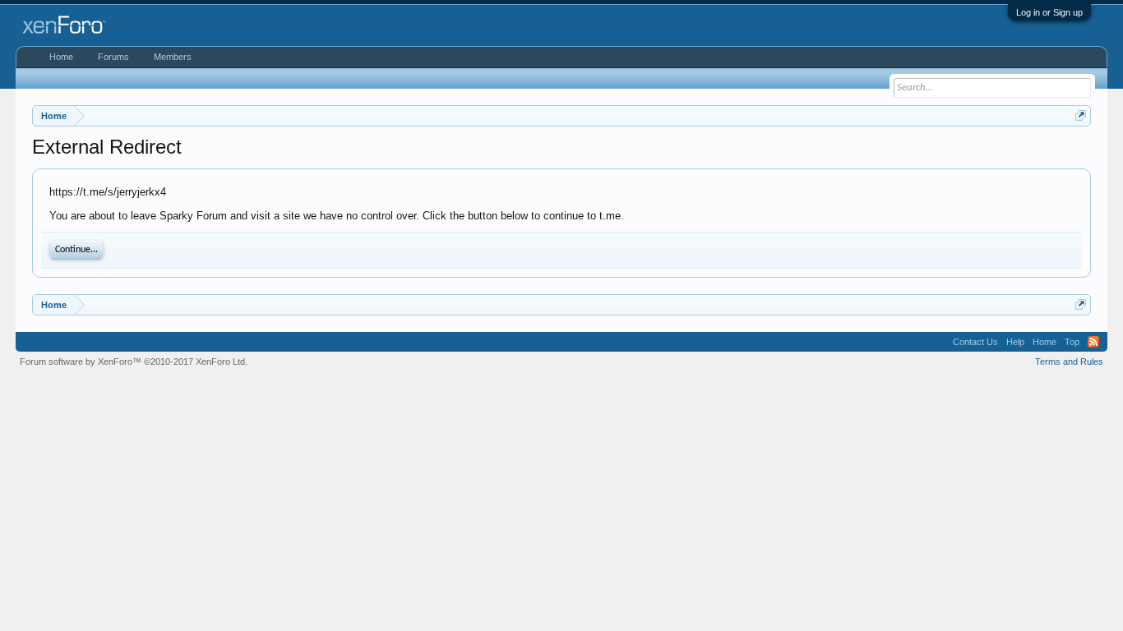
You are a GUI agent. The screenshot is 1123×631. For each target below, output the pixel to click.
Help (1015, 342)
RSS (1093, 342)
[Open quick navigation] (1080, 115)
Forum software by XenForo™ (133, 361)
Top (1072, 342)
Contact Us (975, 342)
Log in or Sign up (1049, 12)
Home (61, 57)
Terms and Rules (1069, 361)
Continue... (76, 250)
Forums (113, 57)
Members (173, 57)
